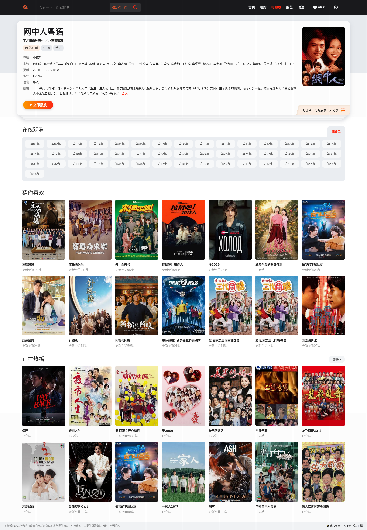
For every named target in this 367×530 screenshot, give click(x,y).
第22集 (162, 154)
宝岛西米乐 (76, 264)
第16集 (35, 154)
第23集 (183, 154)
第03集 (77, 144)
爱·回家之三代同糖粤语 (270, 340)
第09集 (204, 144)
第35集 (120, 164)
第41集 (247, 164)
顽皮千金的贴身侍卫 (268, 264)
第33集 (77, 164)
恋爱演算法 (309, 340)
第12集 (268, 144)
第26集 (247, 154)
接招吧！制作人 (172, 264)
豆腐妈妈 (28, 264)
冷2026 (214, 264)
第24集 (204, 154)
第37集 (162, 164)
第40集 (226, 164)
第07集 (162, 144)
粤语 (36, 82)
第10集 (225, 144)
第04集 (98, 144)
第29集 (310, 154)
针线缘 (73, 340)
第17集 (56, 154)
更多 (336, 359)
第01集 (35, 144)
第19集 (98, 154)
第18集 (77, 154)
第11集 (247, 144)
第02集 (56, 144)
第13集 (289, 144)
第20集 (119, 154)
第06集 (141, 144)
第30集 (332, 154)
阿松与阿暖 (122, 340)
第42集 (268, 164)
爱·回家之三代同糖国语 (224, 340)
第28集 (289, 154)
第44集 (311, 164)
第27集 (268, 154)
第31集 (35, 164)
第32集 (56, 164)
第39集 (204, 164)
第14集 (310, 144)
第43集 (289, 164)
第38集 (183, 164)
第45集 (332, 164)
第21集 (140, 154)
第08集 (183, 144)
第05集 (120, 144)
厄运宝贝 (28, 340)
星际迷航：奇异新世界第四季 (181, 340)
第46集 (35, 174)
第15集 (331, 144)
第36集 (141, 164)
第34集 (98, 164)
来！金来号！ (124, 264)
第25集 (225, 154)
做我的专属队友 (312, 264)
